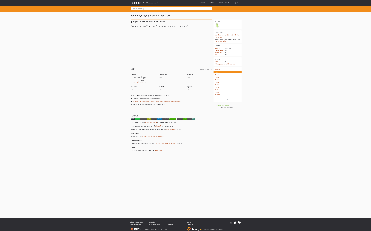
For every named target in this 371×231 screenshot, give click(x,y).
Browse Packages (154, 224)
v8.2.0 (217, 85)
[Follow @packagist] (235, 222)
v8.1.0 (217, 87)
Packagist (136, 2)
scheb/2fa (158, 126)
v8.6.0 (217, 74)
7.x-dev (217, 95)
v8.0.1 (217, 90)
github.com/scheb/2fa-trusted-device (227, 35)
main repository (171, 129)
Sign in (236, 3)
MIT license (158, 150)
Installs (217, 48)
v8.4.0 (217, 80)
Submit (212, 3)
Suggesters (218, 52)
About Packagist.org (136, 222)
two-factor (155, 102)
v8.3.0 (217, 82)
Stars (216, 54)
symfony (136, 102)
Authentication (145, 102)
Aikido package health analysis (225, 64)
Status (189, 222)
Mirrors (170, 224)
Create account (224, 3)
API (169, 222)
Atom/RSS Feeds (135, 224)
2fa (162, 102)
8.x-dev (217, 69)
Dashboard (190, 224)
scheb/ (136, 16)
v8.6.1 (217, 72)
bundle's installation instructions (153, 136)
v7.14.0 (217, 97)
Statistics (152, 222)
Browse (202, 3)
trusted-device (176, 102)
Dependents (219, 50)
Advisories (218, 62)
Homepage (218, 37)
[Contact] (230, 222)
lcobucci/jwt (136, 81)
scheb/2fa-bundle (138, 83)
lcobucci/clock (137, 79)
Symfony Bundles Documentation (165, 143)
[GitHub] (239, 222)
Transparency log (220, 41)
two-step (167, 102)
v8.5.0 (217, 77)
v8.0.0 (217, 92)
